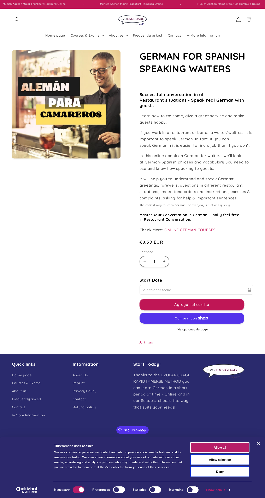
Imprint (79, 383)
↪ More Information (28, 415)
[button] (17, 19)
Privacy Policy (84, 391)
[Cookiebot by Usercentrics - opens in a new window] (27, 490)
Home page (22, 375)
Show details (215, 490)
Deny (220, 471)
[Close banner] (258, 443)
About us (19, 391)
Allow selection (220, 459)
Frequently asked (26, 399)
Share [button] (148, 343)
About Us (80, 375)
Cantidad (146, 252)
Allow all (220, 447)
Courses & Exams (26, 383)
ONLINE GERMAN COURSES (190, 229)
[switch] (119, 489)
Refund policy (84, 407)
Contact (18, 407)
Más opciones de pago (192, 329)
